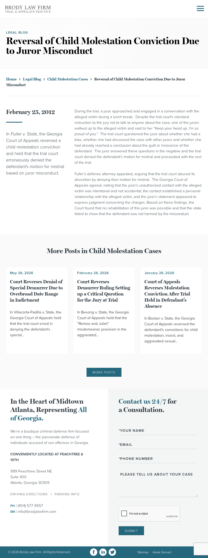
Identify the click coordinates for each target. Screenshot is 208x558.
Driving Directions (29, 494)
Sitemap (142, 552)
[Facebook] (93, 552)
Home (11, 79)
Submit (131, 531)
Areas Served (162, 552)
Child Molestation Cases (67, 79)
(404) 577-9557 (30, 505)
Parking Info (67, 494)
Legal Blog (32, 79)
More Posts (104, 372)
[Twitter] (112, 552)
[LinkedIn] (103, 552)
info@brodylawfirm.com (37, 511)
